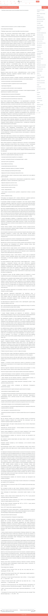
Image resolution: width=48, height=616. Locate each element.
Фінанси (38, 108)
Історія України (39, 51)
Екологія (38, 30)
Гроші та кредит (40, 25)
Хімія (38, 110)
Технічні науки (39, 100)
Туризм (38, 102)
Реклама (38, 92)
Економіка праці (40, 34)
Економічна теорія (40, 38)
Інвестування (39, 45)
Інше (38, 49)
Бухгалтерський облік (41, 19)
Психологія (39, 86)
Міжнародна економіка (41, 66)
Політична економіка (41, 82)
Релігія (38, 94)
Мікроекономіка (40, 68)
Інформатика (39, 47)
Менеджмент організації (41, 64)
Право (38, 84)
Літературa (39, 56)
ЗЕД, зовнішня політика (41, 43)
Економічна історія (40, 36)
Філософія (39, 106)
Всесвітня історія (40, 21)
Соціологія (39, 96)
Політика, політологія (41, 80)
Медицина (39, 62)
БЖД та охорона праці (41, 13)
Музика (38, 73)
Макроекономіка (40, 58)
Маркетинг (39, 60)
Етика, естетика (39, 41)
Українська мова (40, 104)
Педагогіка (39, 75)
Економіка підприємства (41, 32)
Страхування (39, 98)
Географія (39, 23)
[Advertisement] (18, 18)
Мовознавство (39, 71)
